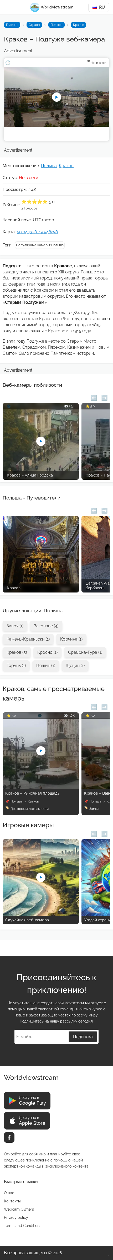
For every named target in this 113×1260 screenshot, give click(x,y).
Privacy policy (16, 1217)
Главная (12, 25)
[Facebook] (9, 1137)
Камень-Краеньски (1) (28, 639)
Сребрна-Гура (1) (85, 652)
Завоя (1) (15, 625)
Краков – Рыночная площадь (32, 793)
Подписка (83, 1036)
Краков (78, 25)
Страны (34, 25)
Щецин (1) (75, 665)
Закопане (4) (46, 625)
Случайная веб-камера (27, 920)
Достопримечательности (30, 809)
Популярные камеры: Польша (40, 245)
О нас (9, 1193)
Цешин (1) (45, 665)
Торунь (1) (16, 665)
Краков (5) (17, 652)
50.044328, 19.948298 (37, 231)
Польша (56, 25)
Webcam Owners (19, 1209)
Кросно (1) (47, 652)
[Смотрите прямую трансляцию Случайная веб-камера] (41, 914)
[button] (94, 397)
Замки (94, 809)
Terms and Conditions (22, 1226)
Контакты (12, 1201)
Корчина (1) (71, 639)
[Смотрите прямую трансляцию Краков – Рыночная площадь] (41, 787)
